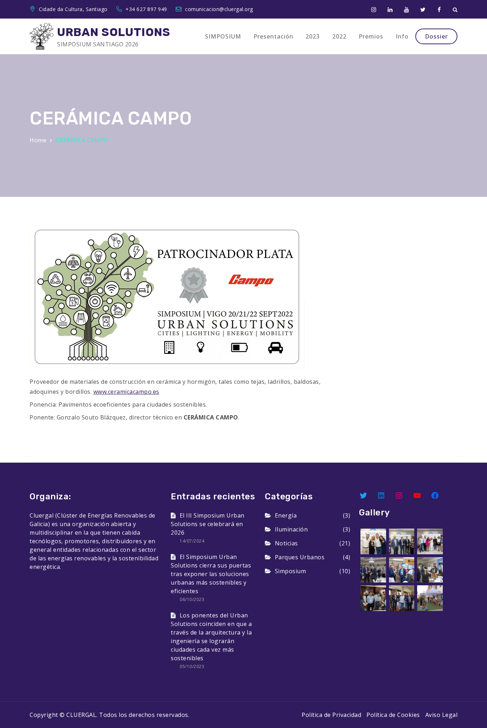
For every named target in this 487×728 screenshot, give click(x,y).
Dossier (436, 36)
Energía (286, 515)
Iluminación (291, 529)
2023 (313, 36)
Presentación (273, 36)
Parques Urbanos (299, 557)
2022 (339, 36)
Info (402, 36)
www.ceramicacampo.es (126, 392)
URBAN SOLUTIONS (113, 32)
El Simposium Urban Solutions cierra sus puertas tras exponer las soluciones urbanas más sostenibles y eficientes (211, 574)
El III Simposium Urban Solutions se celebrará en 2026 (208, 523)
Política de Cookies (393, 715)
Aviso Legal (441, 715)
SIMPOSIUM (223, 36)
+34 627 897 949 (147, 9)
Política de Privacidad (331, 715)
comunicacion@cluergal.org (219, 9)
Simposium (290, 571)
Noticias (286, 543)
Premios (371, 36)
